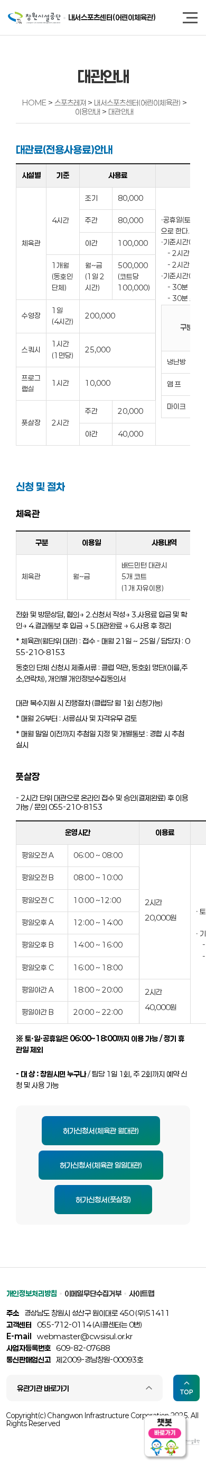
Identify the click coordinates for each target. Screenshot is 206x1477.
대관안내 (121, 111)
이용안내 (88, 111)
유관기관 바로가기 (43, 1388)
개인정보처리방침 (31, 1293)
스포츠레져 (71, 102)
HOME (34, 102)
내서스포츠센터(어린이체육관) (112, 17)
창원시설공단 (34, 18)
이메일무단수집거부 (92, 1293)
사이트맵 (141, 1293)
